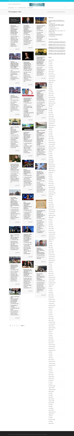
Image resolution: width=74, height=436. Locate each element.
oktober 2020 (51, 191)
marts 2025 (51, 92)
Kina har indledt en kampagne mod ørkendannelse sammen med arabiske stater (57, 21)
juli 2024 (50, 107)
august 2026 (51, 60)
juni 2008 (50, 404)
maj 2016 (50, 290)
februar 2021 (51, 183)
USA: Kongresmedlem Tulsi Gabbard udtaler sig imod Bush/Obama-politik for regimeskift (28, 205)
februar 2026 (51, 71)
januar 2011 (51, 380)
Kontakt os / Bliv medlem (22, 7)
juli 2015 (50, 309)
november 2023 (52, 121)
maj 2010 (50, 384)
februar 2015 (51, 318)
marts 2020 (51, 204)
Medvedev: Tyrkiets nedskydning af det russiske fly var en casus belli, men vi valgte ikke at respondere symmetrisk (28, 238)
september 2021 (52, 170)
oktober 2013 (51, 348)
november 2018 (52, 234)
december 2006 (52, 419)
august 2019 (51, 217)
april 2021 (51, 180)
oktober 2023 (51, 123)
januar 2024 (51, 118)
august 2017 (51, 262)
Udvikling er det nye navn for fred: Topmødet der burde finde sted (56, 35)
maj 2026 (50, 65)
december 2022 (52, 142)
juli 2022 (50, 151)
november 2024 (52, 99)
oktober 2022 (51, 146)
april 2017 (51, 269)
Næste (22, 325)
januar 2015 (51, 320)
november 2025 (52, 77)
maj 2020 (50, 200)
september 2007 (52, 412)
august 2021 (51, 172)
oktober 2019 (51, 213)
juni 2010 (50, 382)
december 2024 (52, 97)
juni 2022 (50, 153)
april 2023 (51, 135)
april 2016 (51, 292)
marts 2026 (51, 69)
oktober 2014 (51, 326)
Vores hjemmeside (11, 7)
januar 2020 (51, 208)
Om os (16, 7)
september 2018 (52, 238)
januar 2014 (51, 342)
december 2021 (52, 165)
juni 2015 (50, 311)
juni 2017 (50, 266)
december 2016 (52, 277)
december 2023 (52, 120)
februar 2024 (51, 116)
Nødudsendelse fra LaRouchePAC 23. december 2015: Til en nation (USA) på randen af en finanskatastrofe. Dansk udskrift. (41, 60)
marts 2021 (51, 181)
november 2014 (52, 324)
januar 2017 (51, 275)
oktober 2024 (51, 101)
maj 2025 (50, 88)
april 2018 (51, 247)
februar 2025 (51, 93)
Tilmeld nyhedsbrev (30, 7)
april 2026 (51, 67)
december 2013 (52, 344)
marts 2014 (51, 339)
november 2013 (52, 346)
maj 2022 (50, 155)
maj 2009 (50, 395)
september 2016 (52, 283)
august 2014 (51, 329)
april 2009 (51, 397)
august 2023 (51, 127)
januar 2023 (51, 140)
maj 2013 (50, 356)
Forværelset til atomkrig (54, 28)
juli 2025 (50, 84)
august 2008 (51, 402)
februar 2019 (51, 228)
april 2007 (51, 417)
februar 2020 (51, 206)
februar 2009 (51, 399)
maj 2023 (50, 133)
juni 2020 (50, 198)
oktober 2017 (51, 258)
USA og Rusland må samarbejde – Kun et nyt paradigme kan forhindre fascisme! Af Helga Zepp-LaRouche (41, 214)
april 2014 (51, 337)
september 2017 (52, 260)
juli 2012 (50, 367)
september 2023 (52, 125)
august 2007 (51, 414)
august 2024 (51, 105)
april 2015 (51, 314)
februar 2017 (51, 273)
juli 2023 (50, 129)
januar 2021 (51, 185)
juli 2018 (50, 241)
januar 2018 (51, 253)
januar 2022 (51, 163)
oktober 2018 (51, 236)
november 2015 (52, 301)
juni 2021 (50, 176)
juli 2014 (50, 331)
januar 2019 (51, 230)
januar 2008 (51, 410)
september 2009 (52, 389)
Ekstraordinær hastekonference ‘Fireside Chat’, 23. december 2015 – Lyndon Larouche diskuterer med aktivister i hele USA (28, 65)
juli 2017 (50, 264)
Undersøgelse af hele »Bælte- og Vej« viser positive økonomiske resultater (56, 25)
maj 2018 (50, 245)
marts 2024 (51, 114)
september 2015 (52, 305)
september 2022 (52, 148)
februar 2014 (51, 341)
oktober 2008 (51, 401)
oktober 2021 (51, 168)
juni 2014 (50, 333)
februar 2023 (51, 138)
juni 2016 (50, 288)
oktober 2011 (51, 376)
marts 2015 (51, 316)
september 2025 (52, 80)
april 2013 (51, 357)
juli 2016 (50, 286)
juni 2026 (50, 63)
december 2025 (52, 75)
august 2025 (51, 82)
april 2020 (51, 202)
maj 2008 (50, 406)
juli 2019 (50, 219)
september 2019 (52, 215)
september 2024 (52, 103)
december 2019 (52, 210)
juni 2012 (50, 369)
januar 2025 (51, 95)
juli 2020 (50, 196)
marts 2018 (51, 249)
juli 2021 (50, 174)
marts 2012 (51, 372)
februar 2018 (51, 251)
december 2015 (52, 299)
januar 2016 (51, 298)
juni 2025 (50, 86)
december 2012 (52, 361)
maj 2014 (50, 335)
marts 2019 (51, 226)
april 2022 (51, 157)
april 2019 (51, 224)
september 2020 (52, 193)
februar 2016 (51, 296)
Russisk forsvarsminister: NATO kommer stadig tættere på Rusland (27, 171)
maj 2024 (50, 110)
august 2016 (51, 284)
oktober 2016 (51, 281)
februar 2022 (51, 161)
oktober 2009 (51, 387)
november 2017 (52, 256)
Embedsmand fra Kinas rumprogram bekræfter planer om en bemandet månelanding (59, 45)
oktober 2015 (51, 303)
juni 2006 (50, 421)
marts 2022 (51, 159)
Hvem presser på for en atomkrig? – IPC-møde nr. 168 (57, 31)
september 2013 (52, 350)
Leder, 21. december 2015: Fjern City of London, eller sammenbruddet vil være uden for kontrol (15, 130)
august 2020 (51, 195)
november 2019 (52, 211)
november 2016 (52, 279)
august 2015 (51, 307)
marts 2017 (51, 271)
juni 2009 (50, 393)
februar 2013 (51, 359)
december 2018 (52, 232)
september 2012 (52, 365)
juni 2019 (50, 221)
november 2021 (52, 166)
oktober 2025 (51, 78)
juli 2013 (50, 352)
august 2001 (51, 423)
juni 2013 (50, 354)
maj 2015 (50, 313)
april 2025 (51, 90)
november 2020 (52, 189)
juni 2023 (50, 131)
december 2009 (52, 386)
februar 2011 (51, 378)
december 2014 (52, 322)
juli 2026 (50, 62)
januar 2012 (51, 374)
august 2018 (51, 239)
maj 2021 (50, 178)
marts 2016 (51, 294)
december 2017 (52, 254)
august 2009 (51, 391)
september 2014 (52, 327)
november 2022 (52, 144)
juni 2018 (50, 243)
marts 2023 (51, 136)
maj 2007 (50, 416)
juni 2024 (50, 108)
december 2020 (52, 187)
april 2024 (51, 112)
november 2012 (52, 363)
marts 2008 (51, 408)
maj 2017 (50, 268)
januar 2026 (51, 73)
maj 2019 (50, 223)
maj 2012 (50, 371)
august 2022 (51, 150)
